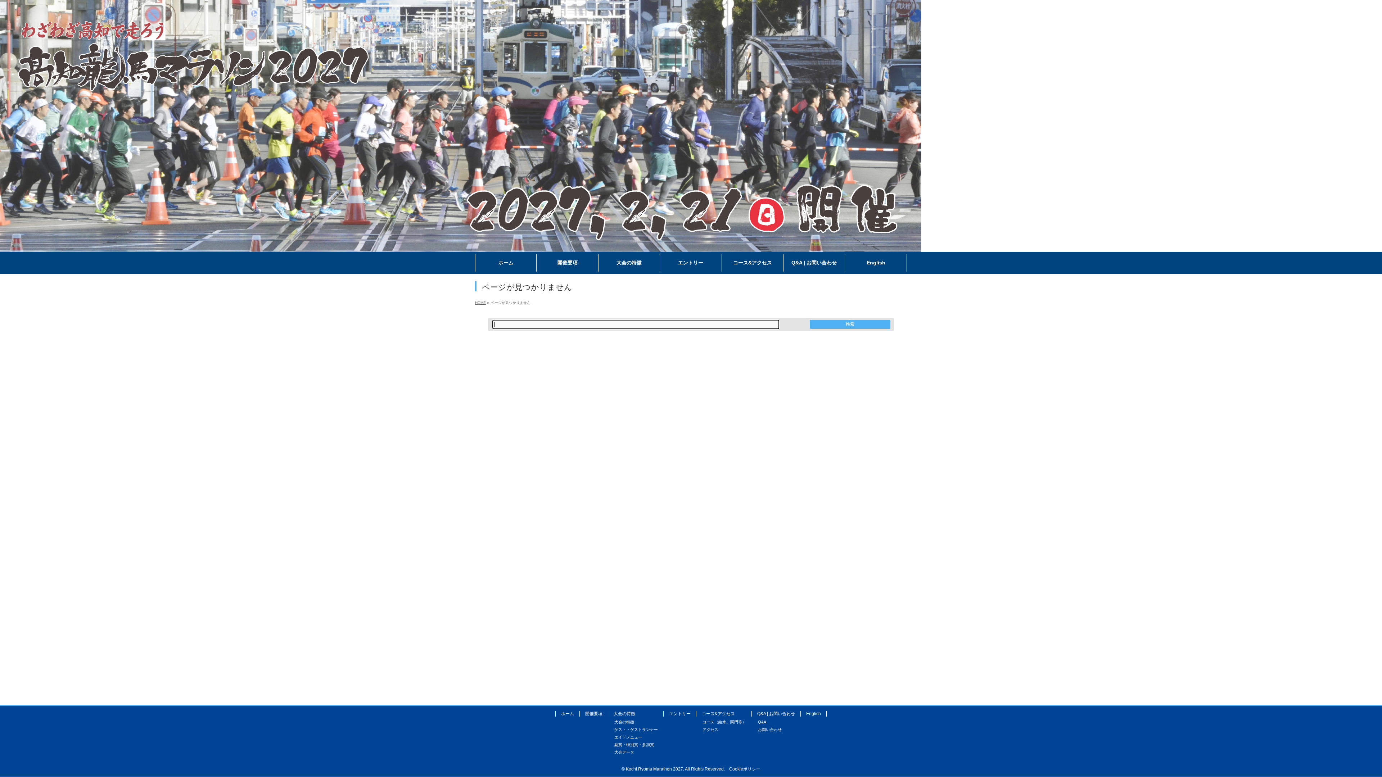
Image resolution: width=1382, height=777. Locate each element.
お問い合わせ (770, 729)
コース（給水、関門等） (724, 722)
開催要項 (593, 713)
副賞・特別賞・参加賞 (634, 744)
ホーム (567, 713)
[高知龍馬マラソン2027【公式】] (460, 246)
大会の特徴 (624, 722)
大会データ (624, 752)
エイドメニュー (628, 737)
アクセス (710, 729)
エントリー (680, 713)
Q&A (762, 722)
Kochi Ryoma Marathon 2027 (654, 769)
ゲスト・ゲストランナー (636, 729)
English (813, 713)
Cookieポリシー (744, 769)
